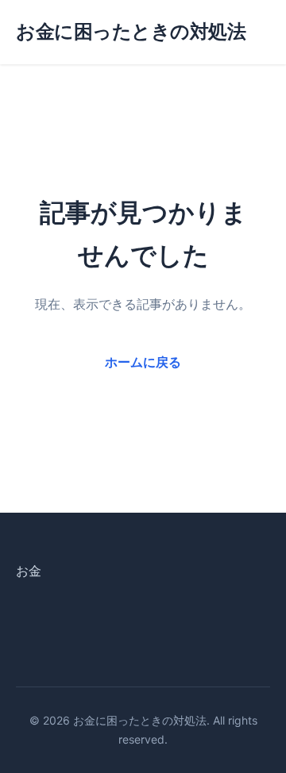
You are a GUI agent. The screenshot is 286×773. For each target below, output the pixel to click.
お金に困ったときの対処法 (130, 31)
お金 (28, 571)
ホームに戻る (143, 362)
